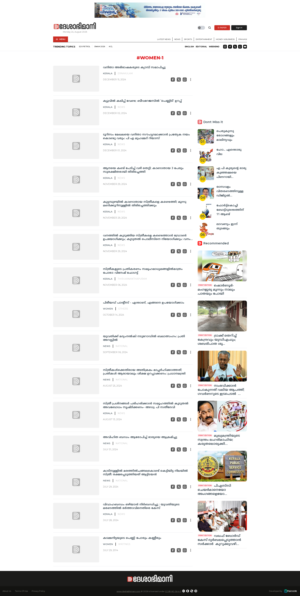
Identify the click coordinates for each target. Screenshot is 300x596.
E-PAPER (222, 27)
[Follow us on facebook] (230, 47)
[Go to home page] (75, 26)
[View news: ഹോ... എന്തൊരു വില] (206, 155)
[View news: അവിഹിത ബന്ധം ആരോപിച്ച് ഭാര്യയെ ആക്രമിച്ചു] (76, 449)
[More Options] (191, 79)
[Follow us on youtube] (245, 47)
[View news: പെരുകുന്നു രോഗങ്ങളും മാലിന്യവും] (206, 136)
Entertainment (204, 39)
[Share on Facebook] (173, 79)
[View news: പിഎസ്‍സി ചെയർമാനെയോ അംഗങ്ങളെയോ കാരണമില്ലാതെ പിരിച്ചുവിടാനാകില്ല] (222, 466)
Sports (188, 39)
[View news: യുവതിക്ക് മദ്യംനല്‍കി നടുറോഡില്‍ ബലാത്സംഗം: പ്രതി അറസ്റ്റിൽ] (76, 348)
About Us (6, 591)
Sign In (239, 27)
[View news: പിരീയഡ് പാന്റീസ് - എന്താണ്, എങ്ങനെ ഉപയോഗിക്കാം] (76, 314)
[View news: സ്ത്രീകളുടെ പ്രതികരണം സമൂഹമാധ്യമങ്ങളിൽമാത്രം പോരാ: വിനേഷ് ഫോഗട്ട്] (76, 280)
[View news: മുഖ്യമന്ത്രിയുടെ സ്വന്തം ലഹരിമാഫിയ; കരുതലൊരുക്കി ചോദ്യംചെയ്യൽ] (222, 416)
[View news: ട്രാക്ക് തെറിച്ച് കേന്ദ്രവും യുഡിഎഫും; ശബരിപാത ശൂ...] (222, 316)
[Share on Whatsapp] (185, 79)
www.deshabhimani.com (128, 591)
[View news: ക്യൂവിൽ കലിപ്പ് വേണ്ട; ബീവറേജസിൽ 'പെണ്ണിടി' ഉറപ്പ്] (76, 112)
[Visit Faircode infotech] (290, 591)
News (177, 39)
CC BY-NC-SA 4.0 (173, 591)
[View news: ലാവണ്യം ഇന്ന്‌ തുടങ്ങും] (206, 229)
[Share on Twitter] (179, 79)
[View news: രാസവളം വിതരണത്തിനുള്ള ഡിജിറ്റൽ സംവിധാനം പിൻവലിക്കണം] (206, 192)
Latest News (163, 39)
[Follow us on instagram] (225, 47)
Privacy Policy (38, 591)
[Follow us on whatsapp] (240, 47)
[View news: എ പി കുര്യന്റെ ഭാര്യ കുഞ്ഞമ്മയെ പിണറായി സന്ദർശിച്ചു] (206, 173)
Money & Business (225, 39)
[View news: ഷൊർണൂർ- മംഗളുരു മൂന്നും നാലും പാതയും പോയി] (222, 265)
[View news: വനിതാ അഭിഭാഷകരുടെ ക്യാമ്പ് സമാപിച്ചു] (76, 79)
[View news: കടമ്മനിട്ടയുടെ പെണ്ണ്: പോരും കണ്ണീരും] (76, 549)
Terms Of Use (21, 591)
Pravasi (242, 39)
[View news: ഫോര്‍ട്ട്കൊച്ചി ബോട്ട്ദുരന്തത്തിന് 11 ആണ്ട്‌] (206, 211)
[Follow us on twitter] (235, 47)
